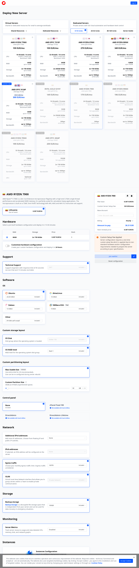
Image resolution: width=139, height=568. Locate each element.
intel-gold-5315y (52, 91)
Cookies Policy (96, 563)
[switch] (7, 246)
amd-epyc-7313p (52, 44)
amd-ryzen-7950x (18, 140)
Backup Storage (11, 505)
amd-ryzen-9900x (120, 91)
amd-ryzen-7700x (18, 44)
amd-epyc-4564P (52, 140)
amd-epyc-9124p (19, 92)
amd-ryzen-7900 (86, 91)
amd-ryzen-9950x (120, 44)
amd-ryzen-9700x (86, 44)
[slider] (8, 388)
